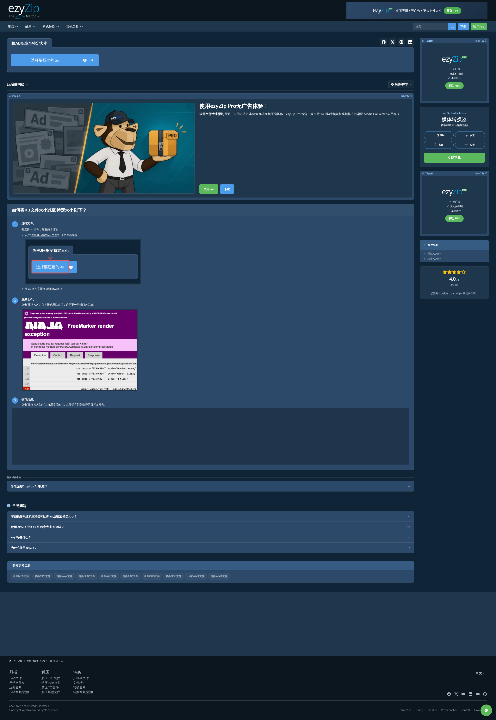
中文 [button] (478, 673)
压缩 (11, 26)
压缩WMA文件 (196, 576)
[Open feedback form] (486, 710)
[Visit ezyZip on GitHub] (485, 694)
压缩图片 (15, 687)
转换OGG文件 (173, 576)
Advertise (405, 709)
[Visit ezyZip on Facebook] (449, 694)
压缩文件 (15, 678)
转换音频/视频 (83, 692)
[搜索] (452, 26)
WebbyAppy (29, 709)
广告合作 (16, 96)
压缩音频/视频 (19, 692)
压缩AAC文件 (108, 576)
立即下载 (454, 157)
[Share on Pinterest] (401, 42)
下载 (463, 26)
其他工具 (72, 26)
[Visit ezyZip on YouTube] (463, 694)
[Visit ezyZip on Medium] (478, 694)
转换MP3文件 (42, 576)
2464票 (454, 284)
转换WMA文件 (219, 576)
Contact (465, 709)
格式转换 (49, 26)
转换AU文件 (434, 258)
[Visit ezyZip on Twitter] (456, 694)
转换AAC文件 (130, 576)
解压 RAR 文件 (51, 683)
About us (432, 709)
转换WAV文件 (64, 576)
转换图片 (79, 687)
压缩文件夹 (17, 683)
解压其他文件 (50, 692)
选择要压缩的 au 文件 (44, 235)
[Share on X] (392, 42)
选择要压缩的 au (45, 60)
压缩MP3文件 (21, 576)
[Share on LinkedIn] (410, 42)
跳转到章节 (401, 84)
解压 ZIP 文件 (50, 678)
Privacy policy (449, 709)
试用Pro (478, 26)
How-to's (479, 709)
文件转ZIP (80, 683)
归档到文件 (81, 678)
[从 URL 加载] (93, 60)
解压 (28, 26)
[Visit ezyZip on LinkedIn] (470, 694)
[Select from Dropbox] (85, 60)
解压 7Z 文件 (50, 687)
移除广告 (405, 96)
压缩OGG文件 (152, 576)
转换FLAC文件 (87, 576)
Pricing (419, 709)
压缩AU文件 (434, 253)
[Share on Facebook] (384, 42)
